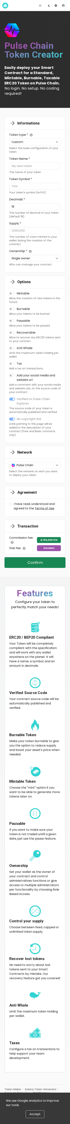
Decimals (17, 199)
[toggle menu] (40, 5)
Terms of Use (44, 508)
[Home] (5, 5)
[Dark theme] (49, 5)
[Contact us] (56, 5)
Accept (35, 1114)
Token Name (19, 159)
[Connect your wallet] (63, 5)
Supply (15, 223)
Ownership (18, 251)
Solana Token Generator (41, 1089)
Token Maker (12, 1089)
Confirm (35, 562)
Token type (18, 135)
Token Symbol (20, 179)
